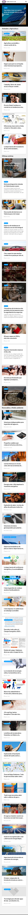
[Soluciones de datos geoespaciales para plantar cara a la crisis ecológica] (14, 518)
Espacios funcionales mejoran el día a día (13, 351)
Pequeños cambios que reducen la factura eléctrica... (13, 444)
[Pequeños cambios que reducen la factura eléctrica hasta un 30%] (14, 435)
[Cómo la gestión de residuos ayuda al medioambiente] (14, 580)
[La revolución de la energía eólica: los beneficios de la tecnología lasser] (14, 663)
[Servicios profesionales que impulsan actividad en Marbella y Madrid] (14, 370)
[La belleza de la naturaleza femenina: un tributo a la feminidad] (14, 725)
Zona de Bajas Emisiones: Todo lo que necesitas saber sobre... (14, 775)
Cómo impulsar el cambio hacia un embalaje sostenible (13, 610)
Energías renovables (8, 578)
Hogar (6, 7)
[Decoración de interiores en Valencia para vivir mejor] (14, 204)
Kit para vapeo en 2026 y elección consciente (12, 337)
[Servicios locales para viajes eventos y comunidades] (14, 292)
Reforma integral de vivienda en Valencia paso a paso (13, 185)
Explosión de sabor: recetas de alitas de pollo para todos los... (14, 506)
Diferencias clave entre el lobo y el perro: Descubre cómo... (14, 127)
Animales (6, 54)
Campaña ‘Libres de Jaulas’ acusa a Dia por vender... (12, 85)
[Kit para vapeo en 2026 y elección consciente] (14, 328)
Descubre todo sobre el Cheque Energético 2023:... (12, 630)
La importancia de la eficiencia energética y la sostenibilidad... (14, 568)
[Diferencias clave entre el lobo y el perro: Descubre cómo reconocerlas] (14, 118)
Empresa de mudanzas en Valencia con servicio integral (13, 226)
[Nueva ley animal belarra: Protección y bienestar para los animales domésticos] (14, 684)
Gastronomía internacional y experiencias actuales (13, 392)
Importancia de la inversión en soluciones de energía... (13, 858)
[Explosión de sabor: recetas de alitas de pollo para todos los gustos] (14, 497)
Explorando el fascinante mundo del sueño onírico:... (12, 755)
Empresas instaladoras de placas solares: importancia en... (14, 547)
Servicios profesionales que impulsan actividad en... (13, 379)
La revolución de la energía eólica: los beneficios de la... (13, 672)
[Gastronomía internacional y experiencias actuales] (14, 396)
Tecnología (13, 537)
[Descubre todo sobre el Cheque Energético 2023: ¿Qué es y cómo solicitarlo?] (14, 622)
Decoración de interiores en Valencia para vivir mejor (13, 213)
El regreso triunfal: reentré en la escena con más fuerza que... (14, 817)
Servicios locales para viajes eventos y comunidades (13, 289)
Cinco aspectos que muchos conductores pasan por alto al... (14, 254)
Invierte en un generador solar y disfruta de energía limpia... (14, 837)
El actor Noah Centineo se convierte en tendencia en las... (14, 106)
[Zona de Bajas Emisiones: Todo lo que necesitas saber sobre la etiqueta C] (14, 767)
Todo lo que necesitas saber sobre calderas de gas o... (13, 796)
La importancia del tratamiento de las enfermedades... (14, 148)
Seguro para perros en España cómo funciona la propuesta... (13, 65)
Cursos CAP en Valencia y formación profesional (12, 164)
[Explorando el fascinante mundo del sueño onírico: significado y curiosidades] (14, 746)
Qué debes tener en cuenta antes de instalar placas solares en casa (14, 12)
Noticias (6, 181)
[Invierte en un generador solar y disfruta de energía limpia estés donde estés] (14, 829)
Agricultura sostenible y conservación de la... (11, 44)
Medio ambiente (7, 412)
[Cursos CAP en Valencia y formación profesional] (14, 168)
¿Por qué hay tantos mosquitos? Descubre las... (12, 713)
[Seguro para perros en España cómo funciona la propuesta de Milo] (14, 56)
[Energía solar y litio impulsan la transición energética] (14, 477)
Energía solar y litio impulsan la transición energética (14, 485)
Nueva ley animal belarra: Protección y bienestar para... (13, 692)
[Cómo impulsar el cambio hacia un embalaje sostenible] (14, 601)
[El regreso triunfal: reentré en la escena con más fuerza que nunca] (14, 808)
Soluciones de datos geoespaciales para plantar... (13, 527)
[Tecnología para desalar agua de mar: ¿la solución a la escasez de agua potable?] (14, 891)
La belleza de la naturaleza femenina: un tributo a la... (12, 734)
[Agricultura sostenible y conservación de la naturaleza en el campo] (14, 35)
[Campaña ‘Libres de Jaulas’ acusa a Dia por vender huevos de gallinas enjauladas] (14, 77)
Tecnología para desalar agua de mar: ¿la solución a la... (13, 900)
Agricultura (7, 33)
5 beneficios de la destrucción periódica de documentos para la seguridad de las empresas (13, 310)
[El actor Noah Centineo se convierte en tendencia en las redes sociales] (14, 97)
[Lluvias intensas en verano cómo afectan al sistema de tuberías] (14, 456)
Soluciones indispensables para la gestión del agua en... (14, 423)
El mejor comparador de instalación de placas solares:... (14, 879)
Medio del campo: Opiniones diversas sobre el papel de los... (14, 651)
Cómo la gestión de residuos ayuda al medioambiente (13, 589)
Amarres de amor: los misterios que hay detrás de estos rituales (14, 269)
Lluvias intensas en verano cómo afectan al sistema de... (13, 464)
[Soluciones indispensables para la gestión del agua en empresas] (14, 414)
